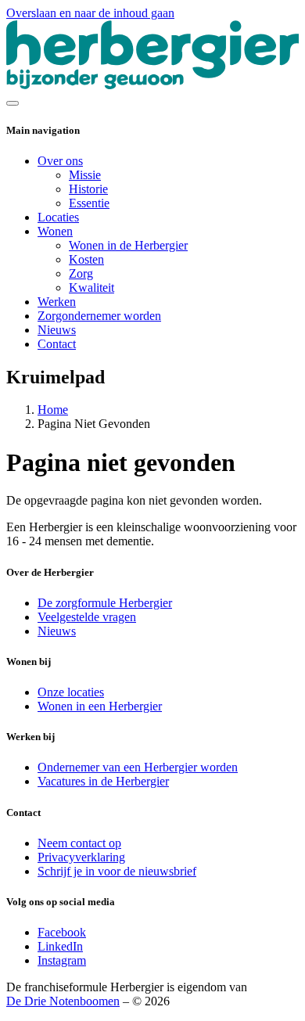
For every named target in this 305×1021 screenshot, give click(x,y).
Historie (88, 189)
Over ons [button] (60, 160)
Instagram (62, 960)
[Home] (152, 85)
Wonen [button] (55, 231)
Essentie (89, 203)
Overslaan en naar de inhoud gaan (90, 13)
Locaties (58, 217)
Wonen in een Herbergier (100, 706)
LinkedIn (60, 946)
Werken (57, 301)
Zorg (81, 273)
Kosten (86, 259)
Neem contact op (79, 843)
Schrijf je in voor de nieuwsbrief (117, 871)
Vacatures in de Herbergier (103, 781)
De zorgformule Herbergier (105, 602)
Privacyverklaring (81, 857)
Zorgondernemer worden (99, 315)
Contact (57, 344)
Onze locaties (71, 692)
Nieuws (57, 329)
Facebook (62, 932)
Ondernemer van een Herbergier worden (138, 767)
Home (53, 409)
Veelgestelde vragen (87, 617)
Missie (85, 175)
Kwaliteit (91, 287)
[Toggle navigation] (12, 103)
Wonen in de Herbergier (128, 245)
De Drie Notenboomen (63, 1001)
